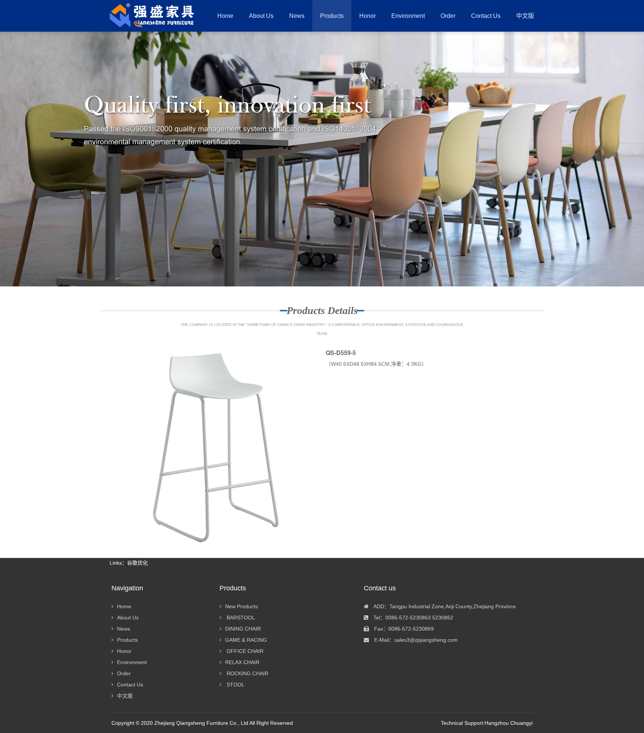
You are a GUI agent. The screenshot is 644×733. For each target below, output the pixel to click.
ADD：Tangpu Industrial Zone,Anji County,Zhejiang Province (444, 606)
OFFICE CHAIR (244, 651)
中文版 (125, 696)
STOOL (234, 685)
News (123, 629)
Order (124, 673)
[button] (331, 16)
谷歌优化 (137, 563)
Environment (132, 662)
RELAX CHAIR (242, 662)
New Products (241, 606)
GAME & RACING (246, 640)
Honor (124, 651)
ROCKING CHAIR (246, 673)
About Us (128, 618)
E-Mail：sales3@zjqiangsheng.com (415, 640)
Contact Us (130, 685)
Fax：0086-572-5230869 (403, 629)
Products (127, 640)
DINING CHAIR (243, 629)
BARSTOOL (240, 618)
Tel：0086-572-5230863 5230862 (412, 618)
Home (225, 16)
